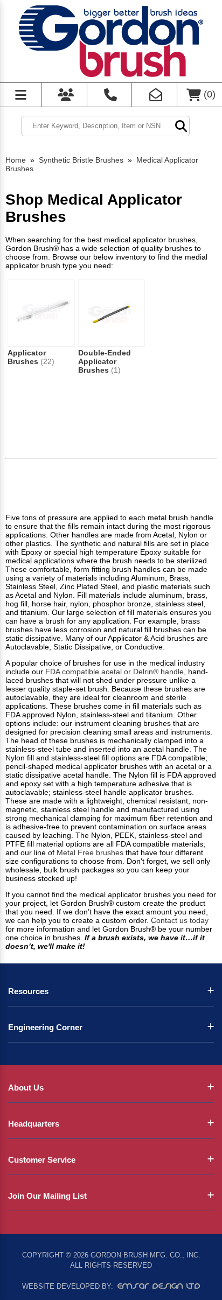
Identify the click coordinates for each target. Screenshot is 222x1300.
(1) (116, 370)
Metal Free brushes (90, 852)
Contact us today (180, 920)
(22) (47, 361)
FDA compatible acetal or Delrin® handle (114, 671)
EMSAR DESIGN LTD (158, 1286)
